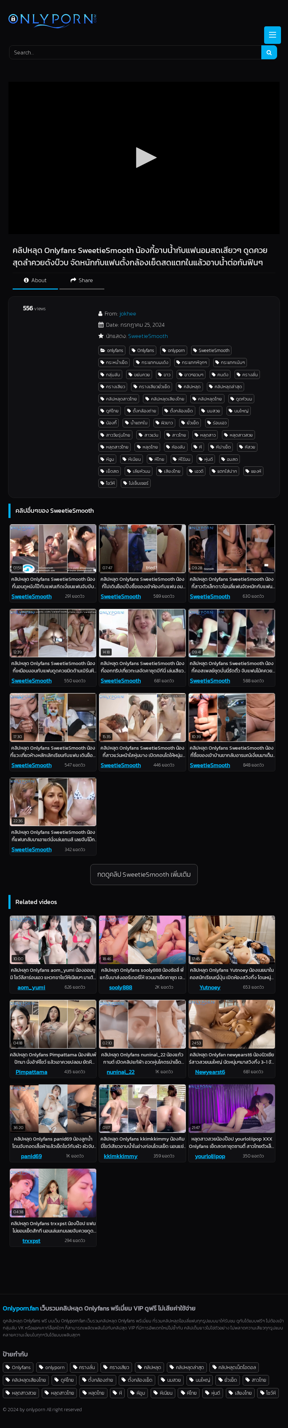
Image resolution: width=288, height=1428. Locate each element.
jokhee (127, 313)
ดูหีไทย (112, 410)
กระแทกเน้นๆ (233, 362)
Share (85, 280)
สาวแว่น (151, 435)
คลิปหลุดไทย (210, 399)
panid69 (31, 1156)
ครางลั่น (250, 374)
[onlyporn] (144, 22)
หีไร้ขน (184, 459)
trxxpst (31, 1240)
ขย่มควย (142, 374)
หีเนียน (134, 459)
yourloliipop (210, 1156)
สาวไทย (179, 435)
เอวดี (199, 471)
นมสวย (213, 410)
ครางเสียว (115, 386)
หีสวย (250, 447)
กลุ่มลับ (113, 374)
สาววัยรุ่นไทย (118, 435)
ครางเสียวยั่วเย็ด (154, 386)
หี (200, 447)
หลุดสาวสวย (241, 435)
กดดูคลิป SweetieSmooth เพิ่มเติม (144, 874)
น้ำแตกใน (139, 422)
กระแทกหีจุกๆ (194, 362)
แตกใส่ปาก (227, 471)
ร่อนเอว (220, 422)
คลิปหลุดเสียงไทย (167, 399)
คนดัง (222, 374)
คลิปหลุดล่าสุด (228, 386)
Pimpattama (31, 1072)
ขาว (167, 374)
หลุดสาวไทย (117, 447)
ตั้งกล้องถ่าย (144, 410)
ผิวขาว (167, 422)
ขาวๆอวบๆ (193, 374)
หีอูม (110, 459)
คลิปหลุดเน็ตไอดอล (237, 1367)
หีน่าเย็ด (223, 447)
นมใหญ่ (241, 410)
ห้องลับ (178, 447)
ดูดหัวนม (244, 399)
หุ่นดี (208, 459)
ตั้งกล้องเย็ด (181, 410)
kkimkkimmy (121, 1156)
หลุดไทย (150, 447)
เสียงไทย (172, 471)
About (38, 280)
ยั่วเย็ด (193, 422)
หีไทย (159, 459)
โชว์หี (110, 483)
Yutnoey (210, 987)
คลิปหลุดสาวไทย (121, 399)
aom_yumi (31, 987)
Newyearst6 (210, 1072)
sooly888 (120, 987)
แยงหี (256, 471)
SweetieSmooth (148, 336)
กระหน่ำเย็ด (116, 362)
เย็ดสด (112, 471)
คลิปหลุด (192, 386)
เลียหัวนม (141, 471)
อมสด (232, 459)
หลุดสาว (208, 435)
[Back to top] (266, 1407)
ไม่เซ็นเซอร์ (139, 483)
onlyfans (115, 350)
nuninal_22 (121, 1072)
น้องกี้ (111, 422)
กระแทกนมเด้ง (155, 362)
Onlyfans (145, 350)
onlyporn (176, 350)
